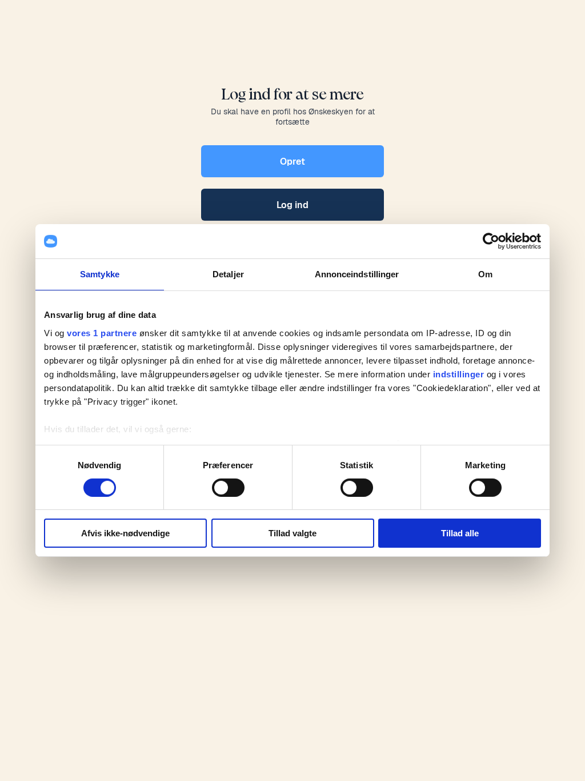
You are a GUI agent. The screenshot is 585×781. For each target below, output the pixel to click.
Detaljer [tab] (228, 274)
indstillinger (458, 373)
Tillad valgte (292, 533)
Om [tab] (485, 274)
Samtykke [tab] (99, 274)
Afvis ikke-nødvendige (125, 533)
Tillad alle (460, 533)
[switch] (228, 488)
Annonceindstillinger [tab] (357, 274)
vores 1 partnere (102, 332)
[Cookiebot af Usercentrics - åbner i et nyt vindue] (491, 241)
